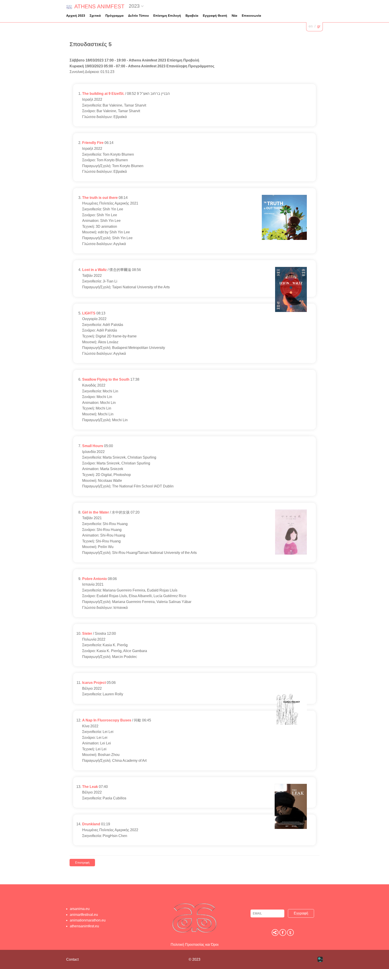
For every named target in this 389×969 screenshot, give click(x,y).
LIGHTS (88, 313)
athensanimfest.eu (84, 926)
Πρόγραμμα (114, 15)
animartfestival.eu (84, 915)
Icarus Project (94, 683)
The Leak (90, 787)
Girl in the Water (95, 512)
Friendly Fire (93, 143)
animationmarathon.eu (88, 920)
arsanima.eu (80, 909)
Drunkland (91, 824)
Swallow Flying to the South (105, 379)
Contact (72, 959)
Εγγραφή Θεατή (215, 15)
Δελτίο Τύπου (138, 15)
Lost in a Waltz (94, 270)
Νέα (234, 15)
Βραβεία (191, 15)
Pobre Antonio (94, 579)
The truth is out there (100, 198)
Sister (87, 633)
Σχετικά (95, 15)
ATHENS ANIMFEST (99, 6)
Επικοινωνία (251, 15)
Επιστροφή (82, 862)
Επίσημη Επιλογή (167, 15)
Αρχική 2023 (75, 15)
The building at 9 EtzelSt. (103, 94)
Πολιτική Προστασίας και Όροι (195, 944)
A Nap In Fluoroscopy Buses (106, 720)
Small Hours (92, 446)
